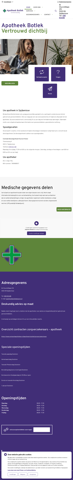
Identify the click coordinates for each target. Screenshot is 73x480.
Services (29, 11)
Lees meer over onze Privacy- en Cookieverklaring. (22, 470)
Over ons (37, 7)
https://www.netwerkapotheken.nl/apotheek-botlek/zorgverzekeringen (24, 336)
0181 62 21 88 (12, 147)
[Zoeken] (56, 11)
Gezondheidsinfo (32, 15)
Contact (47, 15)
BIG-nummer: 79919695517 (11, 163)
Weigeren (22, 474)
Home (28, 7)
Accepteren (33, 474)
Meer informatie (64, 209)
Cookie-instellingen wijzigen (36, 233)
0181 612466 (7, 296)
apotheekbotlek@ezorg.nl (14, 299)
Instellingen (13, 474)
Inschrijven (10, 83)
